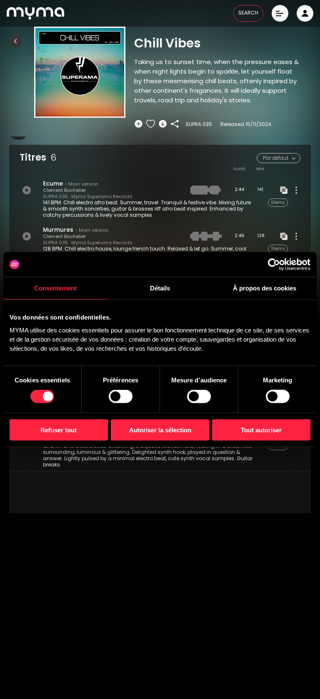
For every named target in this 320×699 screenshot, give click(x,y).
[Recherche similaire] (284, 190)
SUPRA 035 (55, 197)
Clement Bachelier (64, 190)
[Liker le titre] (150, 123)
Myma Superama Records (101, 197)
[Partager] (174, 123)
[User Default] (305, 13)
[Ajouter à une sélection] (138, 123)
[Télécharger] (162, 123)
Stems (278, 203)
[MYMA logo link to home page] (35, 13)
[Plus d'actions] (296, 190)
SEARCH (248, 13)
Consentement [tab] (55, 288)
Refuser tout (58, 429)
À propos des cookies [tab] (264, 288)
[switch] (120, 396)
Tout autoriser (261, 429)
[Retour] (15, 41)
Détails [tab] (160, 288)
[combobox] (278, 158)
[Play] (26, 190)
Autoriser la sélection (160, 429)
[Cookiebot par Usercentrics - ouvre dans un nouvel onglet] (274, 264)
